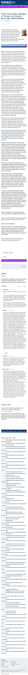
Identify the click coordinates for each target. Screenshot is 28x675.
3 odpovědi (6, 353)
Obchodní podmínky (4, 666)
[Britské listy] (14, 46)
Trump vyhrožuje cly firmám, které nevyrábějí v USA (15, 446)
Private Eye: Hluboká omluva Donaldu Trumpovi (15, 478)
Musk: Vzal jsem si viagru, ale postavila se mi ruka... (15, 517)
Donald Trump (5, 252)
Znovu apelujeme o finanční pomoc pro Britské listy (15, 473)
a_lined (12, 498)
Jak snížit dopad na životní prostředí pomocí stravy (15, 544)
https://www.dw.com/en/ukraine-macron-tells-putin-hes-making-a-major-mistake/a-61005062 (12, 138)
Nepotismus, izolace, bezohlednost (12, 518)
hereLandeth (13, 612)
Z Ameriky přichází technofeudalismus (13, 602)
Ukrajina (11, 252)
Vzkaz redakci (13, 662)
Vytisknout (5, 256)
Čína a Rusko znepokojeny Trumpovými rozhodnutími (16, 604)
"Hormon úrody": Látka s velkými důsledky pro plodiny (16, 574)
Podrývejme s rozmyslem (17, 512)
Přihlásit (3, 276)
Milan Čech (5, 310)
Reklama (2, 665)
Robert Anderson (9, 480)
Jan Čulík (7, 592)
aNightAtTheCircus (14, 589)
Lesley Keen (8, 475)
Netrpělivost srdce (9, 520)
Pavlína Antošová (9, 512)
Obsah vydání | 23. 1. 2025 (8, 438)
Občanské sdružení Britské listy (14, 670)
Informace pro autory (14, 664)
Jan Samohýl (5, 289)
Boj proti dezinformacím (16, 490)
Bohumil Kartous (9, 411)
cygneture (13, 475)
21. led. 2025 (10, 310)
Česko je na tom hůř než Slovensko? (18, 591)
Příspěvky (13, 665)
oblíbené (24, 286)
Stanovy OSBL (13, 661)
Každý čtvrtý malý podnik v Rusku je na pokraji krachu (16, 562)
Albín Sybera (8, 591)
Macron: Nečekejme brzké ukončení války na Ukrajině (16, 535)
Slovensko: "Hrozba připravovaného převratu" (14, 471)
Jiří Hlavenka (8, 487)
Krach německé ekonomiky (11, 611)
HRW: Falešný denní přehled (11, 485)
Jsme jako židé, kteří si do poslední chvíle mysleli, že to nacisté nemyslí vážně (12, 408)
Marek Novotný (6, 369)
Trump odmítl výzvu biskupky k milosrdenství (14, 507)
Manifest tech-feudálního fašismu (12, 606)
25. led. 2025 (11, 289)
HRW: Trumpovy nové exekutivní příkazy (13, 483)
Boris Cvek (8, 20)
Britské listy (11, 3)
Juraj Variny (5, 355)
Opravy (2, 664)
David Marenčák (9, 490)
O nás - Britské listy (4, 661)
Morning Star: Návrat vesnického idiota (13, 476)
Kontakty (2, 662)
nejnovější (19, 286)
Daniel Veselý (8, 443)
